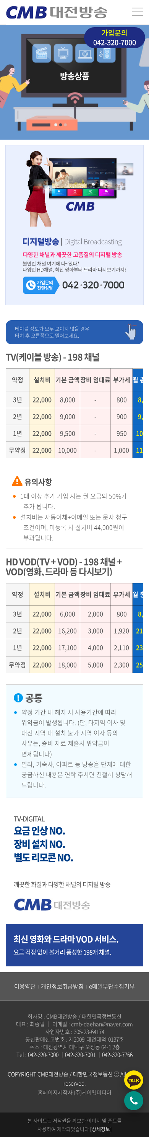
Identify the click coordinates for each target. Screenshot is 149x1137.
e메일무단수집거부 (112, 986)
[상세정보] (101, 1128)
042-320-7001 (80, 1054)
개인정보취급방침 (62, 986)
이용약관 (25, 986)
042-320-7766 (117, 1054)
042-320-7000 (114, 37)
